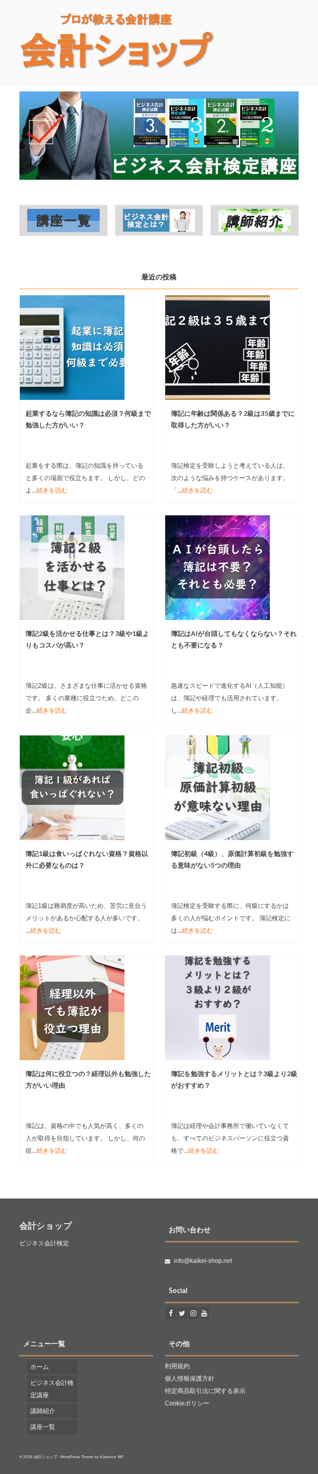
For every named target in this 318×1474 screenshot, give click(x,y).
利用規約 (177, 1366)
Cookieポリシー (187, 1403)
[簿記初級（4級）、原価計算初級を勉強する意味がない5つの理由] (231, 787)
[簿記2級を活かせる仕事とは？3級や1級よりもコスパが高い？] (86, 567)
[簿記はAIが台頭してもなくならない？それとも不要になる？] (231, 567)
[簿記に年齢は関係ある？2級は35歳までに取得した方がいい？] (231, 347)
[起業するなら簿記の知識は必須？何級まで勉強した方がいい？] (86, 347)
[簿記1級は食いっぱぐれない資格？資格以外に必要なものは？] (86, 787)
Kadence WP (112, 1457)
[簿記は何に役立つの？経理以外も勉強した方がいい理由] (86, 1008)
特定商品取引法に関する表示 (205, 1391)
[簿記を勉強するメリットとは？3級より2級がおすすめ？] (231, 1008)
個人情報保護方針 (189, 1378)
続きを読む (51, 490)
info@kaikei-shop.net (202, 1260)
